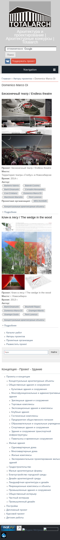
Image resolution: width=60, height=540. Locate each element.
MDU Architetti (40, 201)
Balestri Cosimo (32, 185)
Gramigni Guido (11, 314)
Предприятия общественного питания (32, 419)
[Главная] (30, 26)
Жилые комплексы (21, 455)
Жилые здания (17, 443)
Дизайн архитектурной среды (25, 478)
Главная (6, 78)
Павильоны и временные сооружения (32, 438)
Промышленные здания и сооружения (30, 490)
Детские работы (15, 517)
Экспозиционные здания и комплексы (32, 408)
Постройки (12, 506)
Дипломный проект (16, 509)
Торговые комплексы (22, 404)
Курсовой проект (15, 513)
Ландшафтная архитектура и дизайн (29, 482)
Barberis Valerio (11, 185)
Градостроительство (20, 466)
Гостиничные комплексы (24, 415)
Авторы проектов (22, 78)
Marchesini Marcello (13, 197)
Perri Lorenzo (35, 197)
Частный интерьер (19, 497)
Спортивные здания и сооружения (30, 427)
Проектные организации (19, 340)
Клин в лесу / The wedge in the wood (27, 217)
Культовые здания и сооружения (29, 389)
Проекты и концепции (18, 376)
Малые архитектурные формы (25, 470)
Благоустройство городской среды (27, 474)
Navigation (30, 69)
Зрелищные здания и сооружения (29, 400)
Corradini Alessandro (34, 189)
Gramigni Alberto (36, 311)
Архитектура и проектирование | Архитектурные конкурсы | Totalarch (30, 37)
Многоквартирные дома (24, 451)
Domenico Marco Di (33, 193)
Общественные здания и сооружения (29, 384)
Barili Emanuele (11, 189)
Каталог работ (14, 332)
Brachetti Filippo (32, 307)
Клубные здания (20, 412)
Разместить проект (16, 344)
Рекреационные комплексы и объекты (29, 486)
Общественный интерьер (22, 493)
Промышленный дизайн (22, 501)
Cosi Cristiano (10, 193)
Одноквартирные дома (23, 447)
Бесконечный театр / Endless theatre (27, 93)
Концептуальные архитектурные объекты (24, 206)
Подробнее (10, 212)
